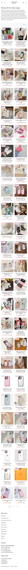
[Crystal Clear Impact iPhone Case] (7, 455)
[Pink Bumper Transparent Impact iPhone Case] (21, 455)
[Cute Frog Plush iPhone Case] (7, 209)
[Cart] (26, 2)
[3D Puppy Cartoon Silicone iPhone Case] (7, 362)
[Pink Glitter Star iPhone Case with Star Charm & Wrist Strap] (21, 131)
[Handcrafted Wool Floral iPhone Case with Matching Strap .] (21, 209)
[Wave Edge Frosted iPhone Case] (21, 437)
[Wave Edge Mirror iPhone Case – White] (21, 400)
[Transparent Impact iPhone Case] (7, 474)
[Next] (23, 506)
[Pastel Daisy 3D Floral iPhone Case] (7, 94)
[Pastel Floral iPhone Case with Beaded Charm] (21, 266)
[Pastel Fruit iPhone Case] (7, 229)
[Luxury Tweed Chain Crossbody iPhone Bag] (21, 284)
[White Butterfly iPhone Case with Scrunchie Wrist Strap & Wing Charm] (7, 151)
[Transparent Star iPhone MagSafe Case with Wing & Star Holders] (7, 284)
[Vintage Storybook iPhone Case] (21, 113)
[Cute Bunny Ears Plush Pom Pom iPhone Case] (21, 190)
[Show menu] (2, 2)
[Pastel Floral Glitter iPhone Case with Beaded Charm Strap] (21, 304)
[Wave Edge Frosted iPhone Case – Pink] (21, 418)
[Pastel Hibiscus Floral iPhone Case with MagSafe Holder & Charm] (7, 55)
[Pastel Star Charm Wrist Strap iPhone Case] (21, 344)
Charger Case (4, 533)
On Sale (2, 538)
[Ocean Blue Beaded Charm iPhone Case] (7, 190)
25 (18, 506)
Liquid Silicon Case (5, 518)
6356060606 (8, 550)
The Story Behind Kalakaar (6, 558)
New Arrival (3, 515)
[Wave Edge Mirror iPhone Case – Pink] (7, 418)
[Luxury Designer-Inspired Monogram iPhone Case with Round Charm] (7, 34)
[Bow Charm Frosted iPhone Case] (21, 247)
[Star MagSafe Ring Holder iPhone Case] (7, 266)
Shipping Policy (4, 563)
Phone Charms (4, 527)
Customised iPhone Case (6, 520)
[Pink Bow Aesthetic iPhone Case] (7, 344)
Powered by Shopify (13, 566)
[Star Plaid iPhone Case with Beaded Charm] (7, 247)
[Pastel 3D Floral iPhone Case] (21, 94)
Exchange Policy (4, 561)
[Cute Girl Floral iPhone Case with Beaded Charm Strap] (7, 324)
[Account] (23, 2)
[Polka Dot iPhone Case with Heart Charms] (21, 55)
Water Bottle (3, 522)
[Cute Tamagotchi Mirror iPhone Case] (7, 304)
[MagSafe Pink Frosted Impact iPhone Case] (7, 381)
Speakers (3, 536)
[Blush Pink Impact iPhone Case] (21, 493)
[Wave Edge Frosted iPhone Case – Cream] (7, 437)
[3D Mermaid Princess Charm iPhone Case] (21, 324)
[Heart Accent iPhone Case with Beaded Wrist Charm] (7, 131)
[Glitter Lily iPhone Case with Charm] (21, 229)
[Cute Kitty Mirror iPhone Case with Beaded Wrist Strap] (21, 74)
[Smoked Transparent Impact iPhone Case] (21, 381)
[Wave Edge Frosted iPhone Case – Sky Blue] (7, 400)
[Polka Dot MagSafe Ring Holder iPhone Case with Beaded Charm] (21, 171)
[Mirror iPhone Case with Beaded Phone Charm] (21, 362)
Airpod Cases (3, 524)
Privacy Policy (4, 560)
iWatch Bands (4, 531)
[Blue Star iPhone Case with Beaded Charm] (21, 151)
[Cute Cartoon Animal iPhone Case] (7, 113)
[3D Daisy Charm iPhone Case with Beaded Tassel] (7, 171)
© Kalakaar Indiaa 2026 (5, 566)
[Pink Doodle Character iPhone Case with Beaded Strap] (7, 74)
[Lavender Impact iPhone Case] (7, 493)
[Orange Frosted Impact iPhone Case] (21, 474)
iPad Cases (3, 529)
